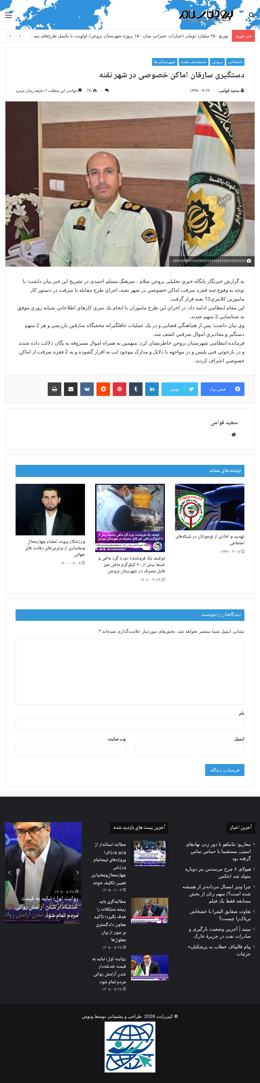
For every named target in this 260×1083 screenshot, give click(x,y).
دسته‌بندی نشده (194, 61)
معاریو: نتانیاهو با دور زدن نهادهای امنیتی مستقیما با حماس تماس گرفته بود (218, 851)
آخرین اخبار (241, 827)
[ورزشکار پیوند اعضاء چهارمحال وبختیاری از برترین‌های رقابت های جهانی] (50, 509)
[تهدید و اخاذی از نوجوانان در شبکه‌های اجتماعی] (209, 507)
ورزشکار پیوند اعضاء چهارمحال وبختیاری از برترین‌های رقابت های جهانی (55, 548)
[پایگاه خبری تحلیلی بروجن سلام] (207, 15)
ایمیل (239, 738)
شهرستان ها (164, 61)
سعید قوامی (229, 90)
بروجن (217, 61)
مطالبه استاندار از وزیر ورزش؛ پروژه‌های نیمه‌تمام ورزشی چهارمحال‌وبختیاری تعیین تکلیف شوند (108, 864)
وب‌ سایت (117, 738)
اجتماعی (235, 61)
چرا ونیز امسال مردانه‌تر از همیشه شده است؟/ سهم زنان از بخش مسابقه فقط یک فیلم (216, 894)
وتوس (87, 1016)
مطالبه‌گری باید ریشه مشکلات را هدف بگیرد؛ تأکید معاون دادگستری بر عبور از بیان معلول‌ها (110, 921)
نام (241, 713)
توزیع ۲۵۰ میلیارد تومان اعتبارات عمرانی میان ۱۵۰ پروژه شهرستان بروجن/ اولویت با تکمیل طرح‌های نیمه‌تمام (126, 35)
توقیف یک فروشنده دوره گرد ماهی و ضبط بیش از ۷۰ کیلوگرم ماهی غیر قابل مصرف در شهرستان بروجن (131, 564)
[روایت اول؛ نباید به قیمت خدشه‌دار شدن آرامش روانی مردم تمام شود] (149, 968)
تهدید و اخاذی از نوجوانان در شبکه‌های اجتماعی (209, 540)
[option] (43, 873)
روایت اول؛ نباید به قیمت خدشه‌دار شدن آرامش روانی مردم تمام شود (109, 970)
